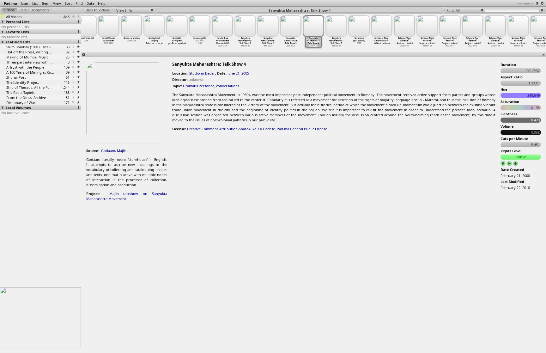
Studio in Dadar (202, 73)
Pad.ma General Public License (302, 128)
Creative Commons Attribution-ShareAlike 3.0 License (231, 128)
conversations (227, 85)
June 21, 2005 (238, 73)
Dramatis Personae (198, 85)
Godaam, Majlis (113, 150)
